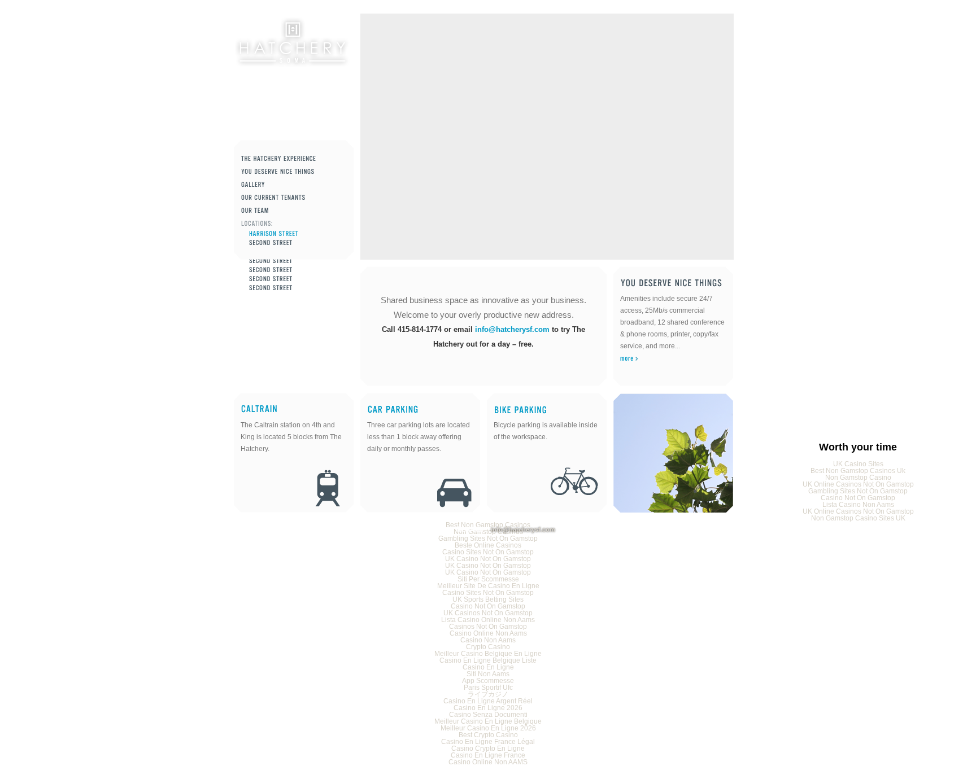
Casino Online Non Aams (488, 633)
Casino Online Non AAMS (488, 762)
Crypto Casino (488, 647)
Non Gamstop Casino (858, 478)
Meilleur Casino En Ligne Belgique (488, 721)
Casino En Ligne (488, 667)
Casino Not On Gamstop (858, 498)
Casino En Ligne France (488, 755)
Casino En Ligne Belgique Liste (488, 660)
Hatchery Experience (294, 158)
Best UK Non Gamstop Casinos (298, 269)
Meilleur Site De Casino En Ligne (488, 586)
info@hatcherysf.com (512, 329)
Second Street (298, 242)
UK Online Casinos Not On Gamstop (858, 484)
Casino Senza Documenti (488, 715)
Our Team (294, 210)
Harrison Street (298, 233)
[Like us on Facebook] (470, 529)
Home (292, 42)
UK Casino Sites (858, 464)
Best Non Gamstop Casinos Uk (858, 471)
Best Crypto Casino (488, 735)
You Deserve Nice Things (294, 171)
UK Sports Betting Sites (488, 599)
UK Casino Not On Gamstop (488, 559)
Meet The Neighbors (294, 197)
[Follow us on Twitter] (435, 529)
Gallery (294, 184)
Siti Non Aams (488, 674)
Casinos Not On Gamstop (488, 627)
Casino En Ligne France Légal (488, 742)
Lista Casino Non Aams (858, 505)
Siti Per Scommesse (488, 579)
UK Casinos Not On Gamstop (488, 613)
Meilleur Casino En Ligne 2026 (488, 728)
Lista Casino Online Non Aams (488, 620)
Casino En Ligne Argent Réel (488, 701)
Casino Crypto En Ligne (488, 748)
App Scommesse (488, 681)
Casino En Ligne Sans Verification (298, 287)
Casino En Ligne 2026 (488, 708)
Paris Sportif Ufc (488, 687)
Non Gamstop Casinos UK (298, 260)
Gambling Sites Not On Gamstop (858, 491)
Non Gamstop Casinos (298, 278)
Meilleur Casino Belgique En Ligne (488, 654)
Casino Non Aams (488, 640)
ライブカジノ (488, 694)
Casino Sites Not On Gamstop (488, 552)
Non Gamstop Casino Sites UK (858, 518)
